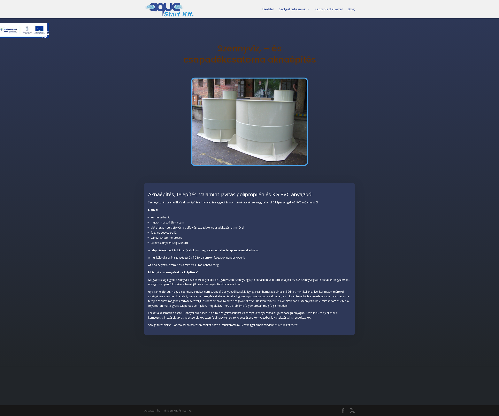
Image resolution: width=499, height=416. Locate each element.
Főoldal (268, 9)
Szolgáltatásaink (292, 9)
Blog (351, 9)
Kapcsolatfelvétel (329, 9)
